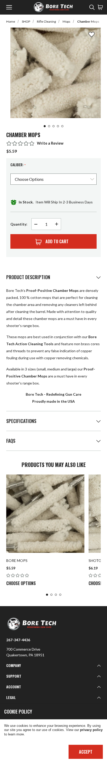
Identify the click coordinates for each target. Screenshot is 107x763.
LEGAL (11, 697)
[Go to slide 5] (62, 126)
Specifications (21, 421)
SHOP (26, 21)
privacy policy (91, 730)
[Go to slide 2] (49, 126)
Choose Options (21, 583)
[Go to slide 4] (58, 126)
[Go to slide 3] (53, 126)
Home (10, 21)
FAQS (10, 440)
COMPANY (13, 665)
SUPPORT (13, 676)
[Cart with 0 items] (100, 7)
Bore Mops (17, 560)
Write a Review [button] (50, 143)
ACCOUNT (13, 686)
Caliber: (17, 164)
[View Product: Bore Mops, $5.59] (45, 514)
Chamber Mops (88, 21)
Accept (85, 752)
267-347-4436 (18, 640)
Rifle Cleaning (46, 21)
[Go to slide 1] (45, 126)
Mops (66, 21)
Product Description (28, 277)
